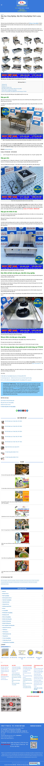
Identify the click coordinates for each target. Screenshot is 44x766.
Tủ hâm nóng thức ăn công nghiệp (8, 406)
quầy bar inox (12, 755)
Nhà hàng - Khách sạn (5, 667)
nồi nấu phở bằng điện (24, 582)
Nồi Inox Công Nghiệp (7, 616)
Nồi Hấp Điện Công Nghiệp (7, 612)
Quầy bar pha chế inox (5, 676)
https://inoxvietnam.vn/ (36, 363)
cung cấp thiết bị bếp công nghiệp (7, 582)
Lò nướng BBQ (5, 610)
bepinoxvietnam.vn (8, 149)
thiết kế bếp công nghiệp (29, 752)
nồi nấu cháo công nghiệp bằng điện (24, 757)
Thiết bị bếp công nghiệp (16, 667)
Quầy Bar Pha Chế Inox (7, 627)
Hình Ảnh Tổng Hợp (21, 8)
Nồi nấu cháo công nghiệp (16, 675)
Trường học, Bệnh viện (5, 671)
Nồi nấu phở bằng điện (16, 674)
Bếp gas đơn (4, 85)
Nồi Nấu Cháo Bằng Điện (7, 619)
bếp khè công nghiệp (19, 580)
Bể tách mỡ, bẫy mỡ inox (6, 404)
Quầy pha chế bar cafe (5, 670)
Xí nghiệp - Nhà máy (4, 668)
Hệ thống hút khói (15, 670)
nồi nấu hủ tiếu (15, 757)
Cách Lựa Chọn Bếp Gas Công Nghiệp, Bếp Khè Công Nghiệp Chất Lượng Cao (16, 380)
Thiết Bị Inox (5, 629)
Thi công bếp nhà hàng (27, 687)
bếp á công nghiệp (35, 580)
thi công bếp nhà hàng (37, 752)
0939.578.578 (22, 9)
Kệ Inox (4, 608)
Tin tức (16, 8)
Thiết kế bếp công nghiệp (27, 667)
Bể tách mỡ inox (5, 593)
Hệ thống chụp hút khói (7, 606)
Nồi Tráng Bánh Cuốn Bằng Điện (8, 625)
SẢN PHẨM (14, 665)
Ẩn (25, 82)
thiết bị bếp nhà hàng (4, 584)
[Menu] (1, 4)
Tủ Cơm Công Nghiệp (7, 638)
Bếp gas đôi (4, 84)
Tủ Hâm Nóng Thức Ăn (7, 640)
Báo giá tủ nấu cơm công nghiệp (7, 402)
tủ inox (39, 755)
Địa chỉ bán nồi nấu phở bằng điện (7, 400)
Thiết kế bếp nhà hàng (27, 686)
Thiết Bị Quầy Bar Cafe (7, 633)
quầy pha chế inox (17, 755)
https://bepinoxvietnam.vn (9, 738)
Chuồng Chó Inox (6, 604)
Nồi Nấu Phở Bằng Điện (7, 621)
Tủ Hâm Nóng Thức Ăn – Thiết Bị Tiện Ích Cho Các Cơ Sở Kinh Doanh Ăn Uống (16, 378)
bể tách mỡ (22, 755)
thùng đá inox (7, 755)
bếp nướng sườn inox (27, 580)
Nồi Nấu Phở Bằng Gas (7, 623)
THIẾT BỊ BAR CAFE (4, 674)
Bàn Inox (4, 591)
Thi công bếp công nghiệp (27, 668)
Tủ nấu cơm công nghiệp (16, 668)
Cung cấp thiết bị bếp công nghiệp (9, 752)
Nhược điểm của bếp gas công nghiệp (9, 90)
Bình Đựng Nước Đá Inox (7, 597)
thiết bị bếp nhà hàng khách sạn (20, 752)
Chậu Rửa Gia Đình (6, 602)
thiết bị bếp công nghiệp (33, 582)
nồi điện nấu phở (35, 754)
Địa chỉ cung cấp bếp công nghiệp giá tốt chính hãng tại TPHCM (13, 91)
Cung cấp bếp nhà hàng (27, 678)
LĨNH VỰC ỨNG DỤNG (4, 665)
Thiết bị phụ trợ (5, 631)
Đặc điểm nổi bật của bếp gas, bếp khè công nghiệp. (11, 88)
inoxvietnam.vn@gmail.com (22, 10)
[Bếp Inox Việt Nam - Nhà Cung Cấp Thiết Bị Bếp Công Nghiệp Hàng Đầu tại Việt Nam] (22, 3)
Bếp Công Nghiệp (6, 595)
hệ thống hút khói (16, 582)
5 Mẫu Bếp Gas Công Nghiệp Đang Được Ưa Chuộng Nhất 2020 (13, 376)
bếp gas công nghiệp (33, 23)
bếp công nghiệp (16, 388)
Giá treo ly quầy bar (4, 679)
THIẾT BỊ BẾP (36, 688)
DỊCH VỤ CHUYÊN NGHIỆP (27, 665)
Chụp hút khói (27, 755)
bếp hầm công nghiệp (11, 580)
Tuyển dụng (27, 8)
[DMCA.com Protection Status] (34, 739)
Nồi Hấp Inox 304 (6, 614)
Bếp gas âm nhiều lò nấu (6, 87)
